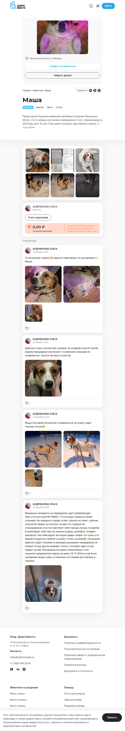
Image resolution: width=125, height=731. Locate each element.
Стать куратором (38, 217)
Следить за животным (63, 66)
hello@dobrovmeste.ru (22, 657)
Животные (38, 90)
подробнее (29, 127)
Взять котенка (18, 699)
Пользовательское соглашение (82, 649)
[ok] (94, 91)
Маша (48, 90)
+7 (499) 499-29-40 (20, 663)
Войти (108, 5)
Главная (27, 90)
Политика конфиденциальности (82, 642)
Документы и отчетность (78, 671)
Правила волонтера (75, 664)
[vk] (90, 91)
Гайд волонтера (73, 699)
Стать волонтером (74, 693)
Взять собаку (17, 705)
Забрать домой (62, 75)
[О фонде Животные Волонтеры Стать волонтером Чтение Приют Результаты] (98, 6)
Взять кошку (17, 693)
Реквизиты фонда (74, 705)
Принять (112, 717)
